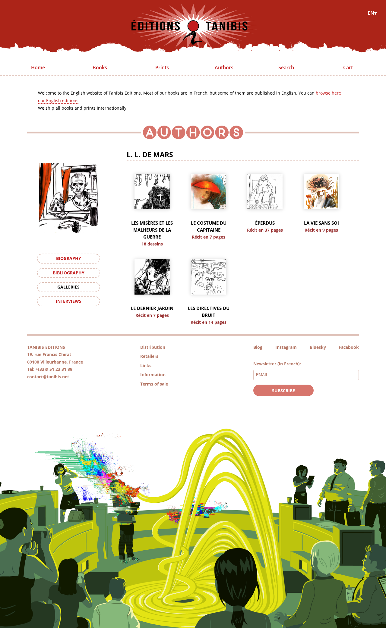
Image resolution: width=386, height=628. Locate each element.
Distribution (152, 347)
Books (100, 67)
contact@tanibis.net (48, 377)
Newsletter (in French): (277, 364)
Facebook (349, 347)
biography (68, 258)
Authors (224, 67)
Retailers (149, 356)
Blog (257, 347)
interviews (68, 301)
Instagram (286, 347)
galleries (68, 287)
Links (145, 365)
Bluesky (318, 347)
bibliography (68, 273)
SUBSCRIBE (283, 390)
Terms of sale (154, 384)
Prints (162, 67)
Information (153, 374)
